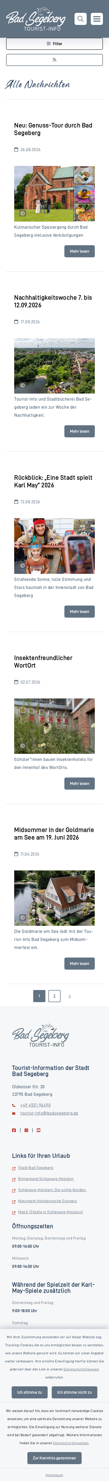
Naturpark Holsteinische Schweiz (47, 1201)
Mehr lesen (79, 251)
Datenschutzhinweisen (81, 1369)
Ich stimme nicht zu (74, 1392)
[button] (81, 19)
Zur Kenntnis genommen (54, 1458)
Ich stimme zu (29, 1392)
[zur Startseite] (36, 19)
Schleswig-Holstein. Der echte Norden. (52, 1190)
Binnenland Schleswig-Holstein (46, 1179)
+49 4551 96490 (35, 1105)
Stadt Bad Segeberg (35, 1168)
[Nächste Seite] (70, 996)
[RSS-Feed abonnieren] (54, 60)
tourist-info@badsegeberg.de (49, 1113)
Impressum (54, 1475)
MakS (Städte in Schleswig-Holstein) (50, 1212)
